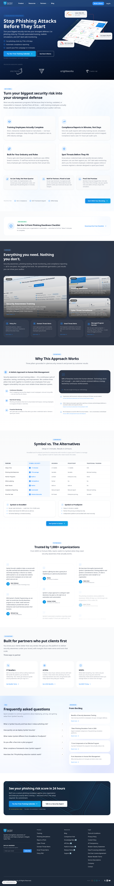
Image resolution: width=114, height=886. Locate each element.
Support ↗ (67, 853)
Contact (90, 867)
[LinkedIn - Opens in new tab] (107, 880)
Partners (43, 3)
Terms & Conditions (94, 833)
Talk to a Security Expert (55, 804)
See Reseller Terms (11, 684)
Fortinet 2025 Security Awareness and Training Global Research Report (78, 398)
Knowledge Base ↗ (70, 840)
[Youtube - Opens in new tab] (109, 880)
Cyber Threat (41, 843)
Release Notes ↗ (69, 850)
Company (91, 863)
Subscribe (27, 851)
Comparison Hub (69, 837)
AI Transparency (93, 843)
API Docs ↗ (68, 843)
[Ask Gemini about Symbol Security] (99, 880)
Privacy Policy (92, 837)
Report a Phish (41, 840)
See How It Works (45, 54)
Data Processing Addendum (97, 850)
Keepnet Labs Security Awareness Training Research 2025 (75, 406)
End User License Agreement (97, 853)
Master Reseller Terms (95, 857)
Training (39, 833)
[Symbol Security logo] (8, 3)
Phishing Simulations (43, 837)
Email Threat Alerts (43, 850)
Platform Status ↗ (70, 847)
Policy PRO (40, 853)
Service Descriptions (94, 860)
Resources (32, 3)
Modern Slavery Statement (96, 847)
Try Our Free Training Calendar (18, 54)
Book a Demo (98, 3)
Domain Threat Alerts (43, 847)
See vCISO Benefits (48, 684)
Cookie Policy (92, 840)
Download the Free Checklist (94, 226)
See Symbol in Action (56, 523)
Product (21, 3)
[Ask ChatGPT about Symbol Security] (94, 880)
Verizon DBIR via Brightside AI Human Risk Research (74, 413)
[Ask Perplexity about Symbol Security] (97, 880)
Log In (108, 3)
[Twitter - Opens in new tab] (105, 880)
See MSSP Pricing (84, 684)
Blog (52, 3)
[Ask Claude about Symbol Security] (92, 880)
